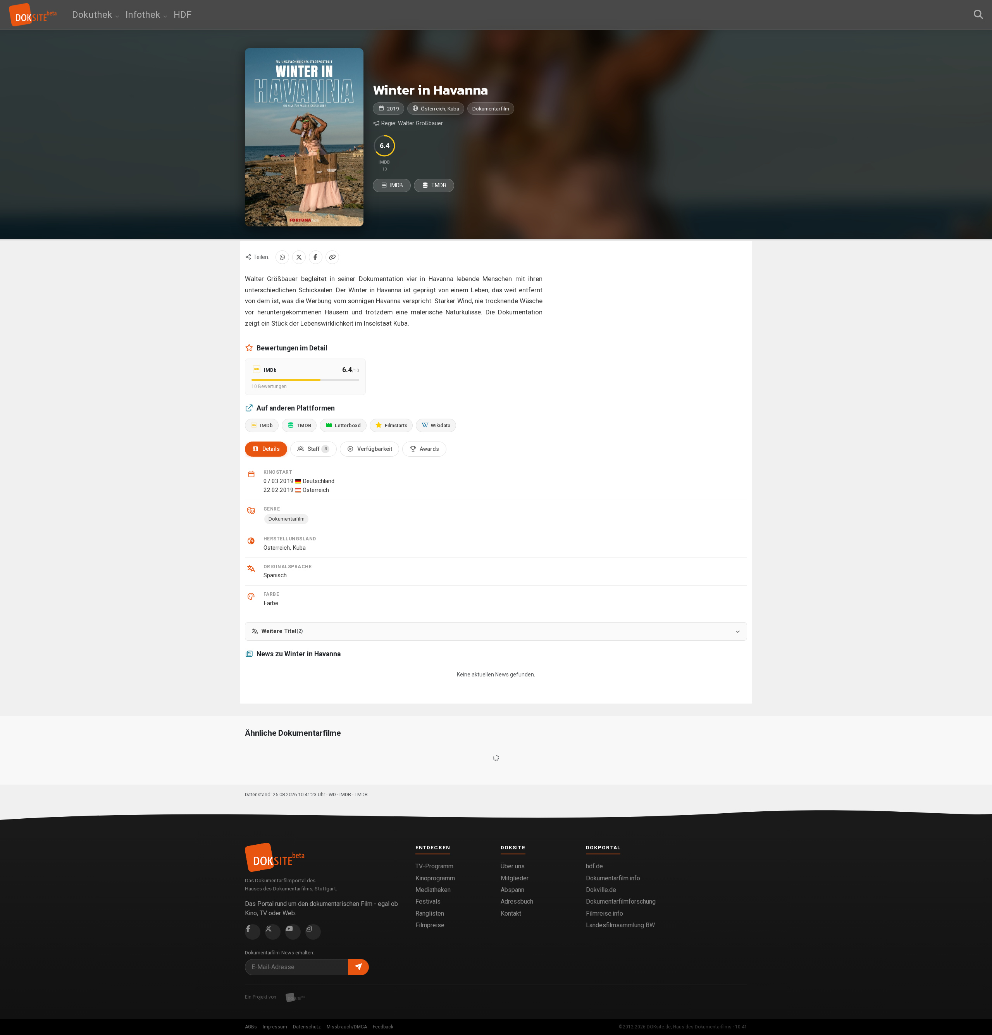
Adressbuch (517, 901)
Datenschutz (307, 1027)
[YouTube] (293, 932)
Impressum (275, 1027)
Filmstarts (396, 425)
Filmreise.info (604, 913)
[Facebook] (315, 257)
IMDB (396, 185)
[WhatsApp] (282, 257)
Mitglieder (515, 878)
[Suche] (978, 15)
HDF (182, 14)
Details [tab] (271, 449)
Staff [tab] (317, 449)
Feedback (383, 1027)
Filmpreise (429, 925)
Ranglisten (429, 913)
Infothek (144, 14)
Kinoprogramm (435, 878)
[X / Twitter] (299, 257)
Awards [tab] (429, 449)
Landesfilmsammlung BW (620, 925)
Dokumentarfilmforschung (621, 901)
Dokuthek (93, 14)
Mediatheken (433, 890)
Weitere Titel (282, 631)
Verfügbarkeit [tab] (374, 449)
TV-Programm (434, 866)
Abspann (512, 890)
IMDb (266, 425)
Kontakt (511, 913)
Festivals (428, 901)
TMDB (438, 185)
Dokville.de (601, 890)
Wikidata (440, 425)
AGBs (251, 1027)
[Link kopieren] (332, 257)
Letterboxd (348, 425)
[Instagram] (313, 932)
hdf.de (594, 866)
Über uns (513, 866)
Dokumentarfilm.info (613, 878)
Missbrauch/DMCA (347, 1027)
